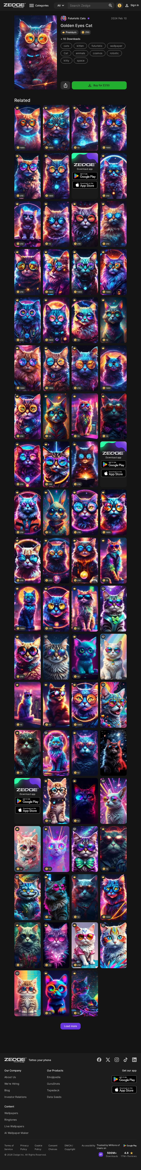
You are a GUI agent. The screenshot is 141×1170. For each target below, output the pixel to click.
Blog (7, 1090)
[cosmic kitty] (56, 657)
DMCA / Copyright (70, 1147)
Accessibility (88, 1145)
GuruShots (53, 1083)
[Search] (110, 5)
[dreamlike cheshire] (27, 897)
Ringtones (10, 1119)
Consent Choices (52, 1147)
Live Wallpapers (14, 1126)
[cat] (113, 801)
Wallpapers (11, 1113)
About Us (10, 1077)
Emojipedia (54, 1077)
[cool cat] (27, 993)
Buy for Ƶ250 (101, 85)
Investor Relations (15, 1096)
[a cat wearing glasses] (113, 609)
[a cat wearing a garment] (56, 753)
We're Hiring (11, 1083)
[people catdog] (113, 705)
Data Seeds (54, 1096)
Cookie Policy (38, 1147)
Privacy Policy (24, 1147)
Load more (70, 1026)
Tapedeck (53, 1090)
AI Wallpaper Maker (16, 1132)
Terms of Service (9, 1147)
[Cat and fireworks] (113, 753)
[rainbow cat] (113, 657)
